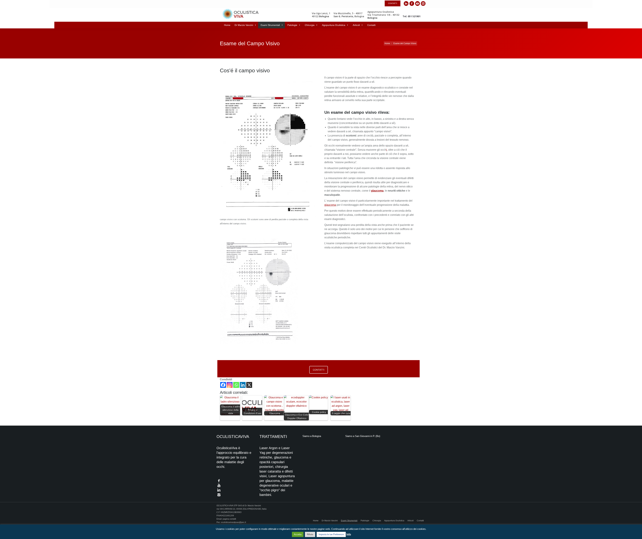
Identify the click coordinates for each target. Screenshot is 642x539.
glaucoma (330, 204)
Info (348, 534)
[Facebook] (223, 385)
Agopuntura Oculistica (333, 25)
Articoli (356, 25)
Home (227, 25)
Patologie (292, 25)
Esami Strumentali (270, 25)
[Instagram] (230, 385)
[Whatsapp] (236, 385)
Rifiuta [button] (310, 534)
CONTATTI (318, 369)
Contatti (371, 25)
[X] (249, 385)
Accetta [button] (297, 534)
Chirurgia (309, 25)
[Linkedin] (243, 385)
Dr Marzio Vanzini (244, 25)
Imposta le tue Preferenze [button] (331, 534)
